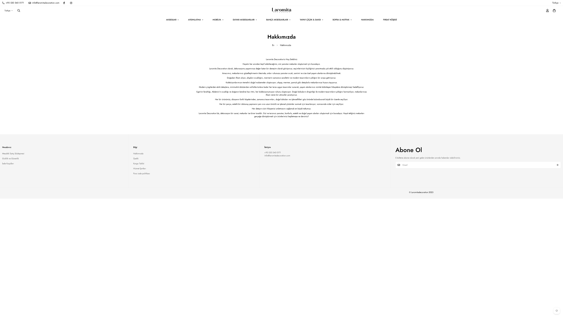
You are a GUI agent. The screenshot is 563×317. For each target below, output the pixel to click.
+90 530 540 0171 (272, 152)
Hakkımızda (138, 153)
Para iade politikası (141, 173)
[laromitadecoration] (281, 10)
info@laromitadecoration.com (277, 155)
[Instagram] (71, 3)
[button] (554, 10)
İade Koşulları (8, 163)
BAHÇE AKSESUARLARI (277, 19)
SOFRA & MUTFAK (341, 19)
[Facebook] (64, 3)
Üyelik (135, 158)
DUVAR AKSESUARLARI (244, 19)
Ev (273, 45)
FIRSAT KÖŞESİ (390, 19)
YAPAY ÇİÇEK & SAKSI (310, 19)
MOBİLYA (217, 19)
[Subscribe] (557, 165)
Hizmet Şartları (139, 168)
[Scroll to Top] (557, 301)
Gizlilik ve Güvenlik (10, 158)
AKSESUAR (171, 19)
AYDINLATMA (194, 19)
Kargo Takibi (138, 163)
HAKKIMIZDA (367, 19)
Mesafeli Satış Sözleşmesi (13, 153)
